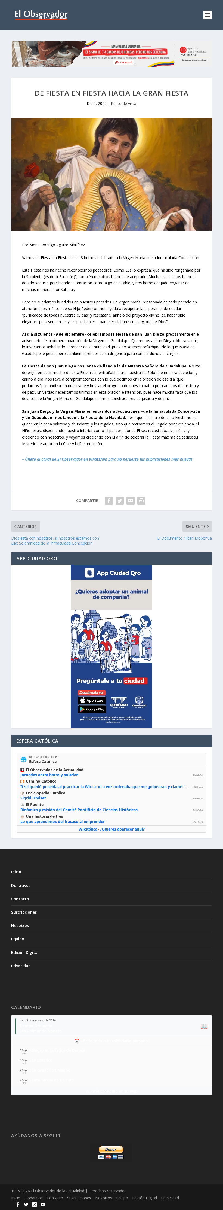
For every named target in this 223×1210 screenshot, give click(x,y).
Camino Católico (41, 781)
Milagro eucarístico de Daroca (57, 1050)
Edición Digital (25, 952)
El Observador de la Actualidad (54, 769)
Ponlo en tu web (122, 1091)
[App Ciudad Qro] (111, 646)
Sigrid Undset (33, 798)
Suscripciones (24, 912)
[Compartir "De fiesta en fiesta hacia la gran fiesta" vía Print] (141, 500)
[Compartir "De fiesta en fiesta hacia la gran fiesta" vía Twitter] (119, 500)
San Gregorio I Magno (49, 1070)
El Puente (35, 804)
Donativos (20, 885)
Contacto (20, 898)
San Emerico (40, 1060)
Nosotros (20, 925)
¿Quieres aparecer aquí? (122, 829)
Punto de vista (123, 103)
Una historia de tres (44, 816)
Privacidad (21, 965)
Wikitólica (88, 829)
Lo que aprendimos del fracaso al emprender (62, 821)
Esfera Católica (43, 761)
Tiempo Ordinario (35, 1025)
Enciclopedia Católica (45, 792)
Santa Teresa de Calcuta (51, 1080)
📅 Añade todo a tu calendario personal (112, 1040)
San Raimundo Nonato (40, 1030)
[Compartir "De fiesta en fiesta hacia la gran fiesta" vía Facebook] (108, 500)
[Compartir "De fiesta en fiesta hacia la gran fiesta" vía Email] (130, 500)
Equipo (17, 938)
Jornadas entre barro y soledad (49, 774)
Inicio (16, 871)
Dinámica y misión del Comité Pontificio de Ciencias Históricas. (79, 809)
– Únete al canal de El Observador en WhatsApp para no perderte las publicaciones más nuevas (107, 459)
